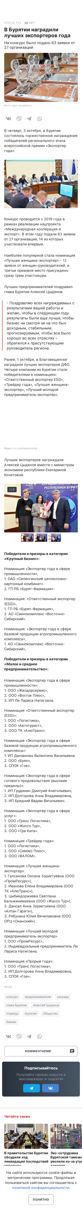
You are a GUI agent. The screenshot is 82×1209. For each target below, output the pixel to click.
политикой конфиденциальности (40, 1188)
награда (63, 997)
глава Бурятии (16, 1005)
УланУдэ (12, 1013)
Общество (50, 1013)
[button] (41, 537)
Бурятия (31, 1013)
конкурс (12, 997)
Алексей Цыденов (46, 1005)
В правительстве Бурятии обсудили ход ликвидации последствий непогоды (26, 1159)
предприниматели (38, 997)
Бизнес (11, 1022)
